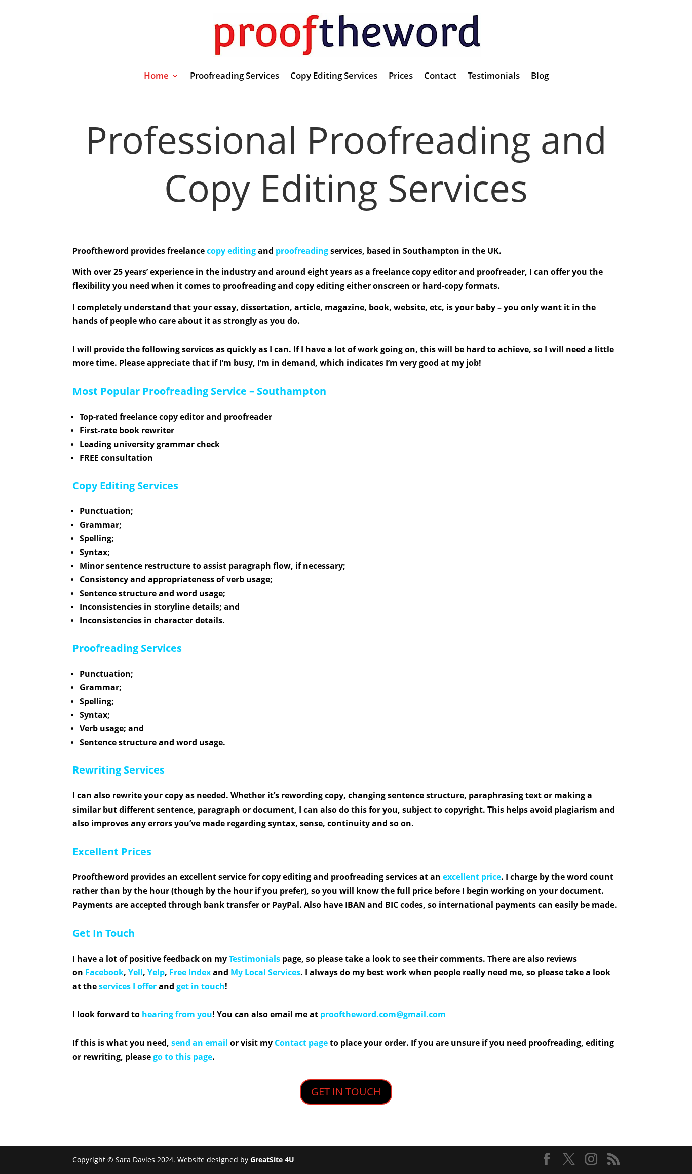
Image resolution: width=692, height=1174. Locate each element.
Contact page (301, 1042)
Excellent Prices (111, 851)
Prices (401, 76)
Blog (540, 76)
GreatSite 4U (272, 1159)
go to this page (182, 1056)
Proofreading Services (234, 76)
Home (156, 76)
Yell (135, 972)
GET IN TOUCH (346, 1091)
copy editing (231, 250)
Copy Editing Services (333, 76)
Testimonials (494, 76)
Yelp (156, 972)
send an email (199, 1042)
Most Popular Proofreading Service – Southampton (199, 391)
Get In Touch (103, 933)
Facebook (104, 972)
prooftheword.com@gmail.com (383, 1014)
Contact (440, 76)
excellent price (472, 877)
